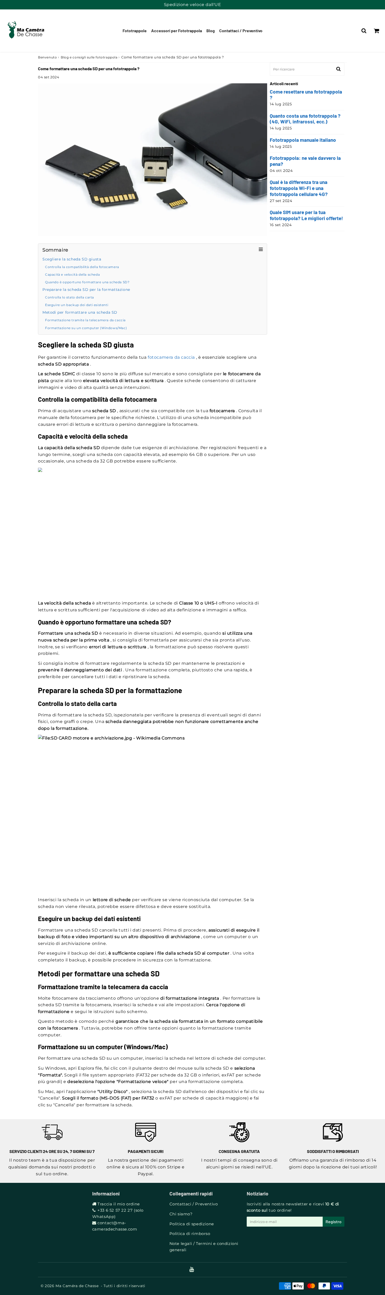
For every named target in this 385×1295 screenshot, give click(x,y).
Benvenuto (47, 57)
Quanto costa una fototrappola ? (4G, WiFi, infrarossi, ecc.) (305, 119)
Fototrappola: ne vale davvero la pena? (305, 161)
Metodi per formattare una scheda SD (79, 312)
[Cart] (376, 30)
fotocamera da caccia (171, 357)
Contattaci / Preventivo (240, 30)
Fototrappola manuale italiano (303, 140)
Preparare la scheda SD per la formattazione (86, 289)
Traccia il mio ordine (118, 1203)
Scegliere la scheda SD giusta (71, 259)
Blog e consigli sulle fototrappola (89, 57)
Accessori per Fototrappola (176, 30)
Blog (210, 30)
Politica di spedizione (191, 1223)
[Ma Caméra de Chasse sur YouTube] (191, 1269)
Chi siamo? (181, 1213)
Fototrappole (135, 30)
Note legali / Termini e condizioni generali (203, 1246)
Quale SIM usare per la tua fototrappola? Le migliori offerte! (306, 215)
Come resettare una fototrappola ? (306, 95)
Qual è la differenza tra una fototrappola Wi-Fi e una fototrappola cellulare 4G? (299, 188)
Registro (334, 1221)
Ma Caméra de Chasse (77, 1285)
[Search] (364, 30)
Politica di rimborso (189, 1233)
